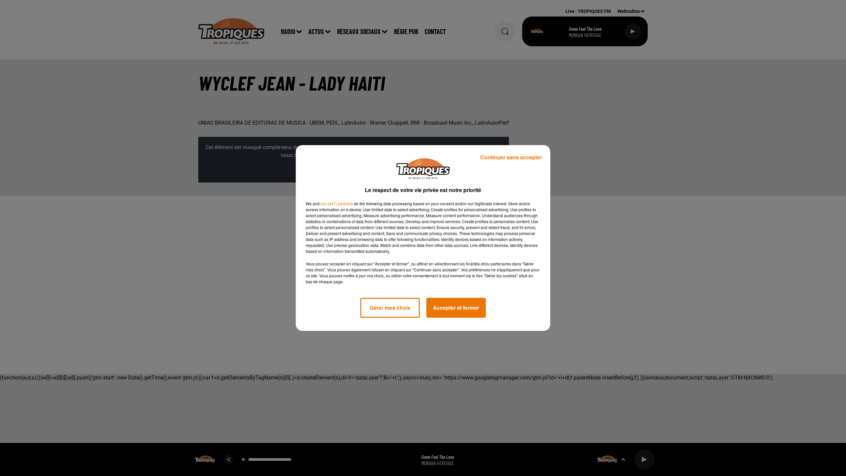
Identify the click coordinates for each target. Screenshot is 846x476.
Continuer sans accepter (511, 157)
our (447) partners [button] (337, 203)
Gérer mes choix (389, 307)
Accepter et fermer (456, 307)
